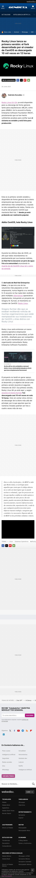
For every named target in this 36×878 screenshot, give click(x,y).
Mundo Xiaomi (6, 813)
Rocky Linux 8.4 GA (9, 102)
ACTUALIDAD (6, 14)
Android (16, 32)
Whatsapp (25, 32)
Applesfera (5, 808)
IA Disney (29, 700)
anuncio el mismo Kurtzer (12, 393)
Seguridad (5, 758)
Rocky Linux (23, 303)
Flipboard (25, 80)
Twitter (21, 80)
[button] (16, 95)
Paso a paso (6, 751)
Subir (28, 792)
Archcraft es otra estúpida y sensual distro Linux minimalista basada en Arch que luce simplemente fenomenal (17, 368)
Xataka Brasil (6, 859)
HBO (32, 32)
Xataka (4, 802)
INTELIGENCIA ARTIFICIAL (22, 14)
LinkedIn (3, 734)
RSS (26, 730)
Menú (2, 8)
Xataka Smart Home (8, 810)
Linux (11, 541)
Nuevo (33, 8)
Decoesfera (5, 843)
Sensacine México (24, 859)
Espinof (21, 818)
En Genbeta (7, 364)
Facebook (17, 80)
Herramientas (23, 754)
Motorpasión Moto (24, 830)
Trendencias (6, 840)
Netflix (21, 766)
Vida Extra (22, 805)
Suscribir (29, 715)
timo (3, 766)
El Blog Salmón (23, 840)
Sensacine (22, 815)
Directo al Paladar (7, 827)
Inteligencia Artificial (25, 769)
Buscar (33, 784)
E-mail (28, 80)
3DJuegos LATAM (24, 856)
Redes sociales (7, 762)
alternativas (18, 296)
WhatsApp (5, 769)
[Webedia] (31, 1)
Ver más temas (8, 776)
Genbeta (18, 7)
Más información (7, 876)
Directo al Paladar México (7, 865)
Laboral (21, 762)
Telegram (22, 730)
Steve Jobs (7, 32)
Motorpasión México (25, 864)
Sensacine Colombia (25, 861)
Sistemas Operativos (21, 541)
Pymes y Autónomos (25, 843)
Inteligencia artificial (8, 754)
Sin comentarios (9, 80)
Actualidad (22, 751)
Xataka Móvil (6, 805)
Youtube (18, 730)
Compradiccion (6, 846)
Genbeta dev (23, 758)
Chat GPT (19, 700)
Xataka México (6, 856)
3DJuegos (22, 802)
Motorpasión (22, 827)
